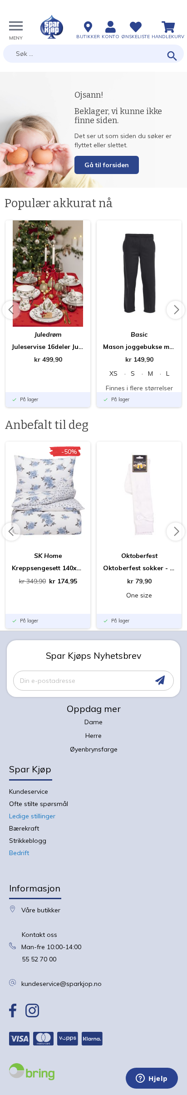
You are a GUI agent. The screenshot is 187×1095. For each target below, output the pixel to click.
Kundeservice (28, 791)
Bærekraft (24, 828)
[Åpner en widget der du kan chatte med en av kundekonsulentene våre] (152, 1079)
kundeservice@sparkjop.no (61, 984)
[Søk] (172, 56)
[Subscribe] (160, 680)
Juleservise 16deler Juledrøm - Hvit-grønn (48, 347)
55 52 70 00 (39, 959)
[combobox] (93, 54)
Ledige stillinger (32, 816)
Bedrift (19, 853)
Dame (93, 722)
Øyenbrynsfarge (94, 749)
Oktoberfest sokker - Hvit (139, 568)
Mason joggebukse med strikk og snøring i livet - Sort (139, 347)
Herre (93, 736)
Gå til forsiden (106, 165)
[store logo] (51, 27)
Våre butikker (40, 910)
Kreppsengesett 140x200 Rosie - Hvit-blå (48, 568)
